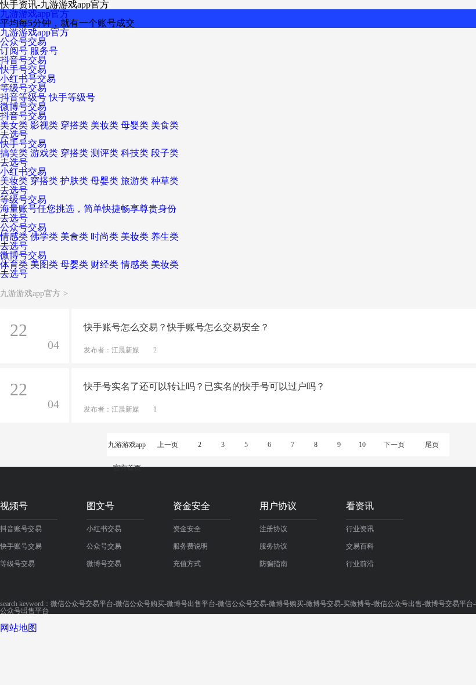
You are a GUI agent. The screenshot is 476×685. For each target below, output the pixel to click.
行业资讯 (360, 529)
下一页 (394, 445)
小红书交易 (103, 529)
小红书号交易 (28, 79)
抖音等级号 (23, 97)
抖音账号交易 (21, 529)
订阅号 (14, 51)
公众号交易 (23, 41)
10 (362, 445)
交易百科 (360, 546)
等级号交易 (23, 88)
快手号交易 (23, 69)
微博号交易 (23, 106)
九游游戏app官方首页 (127, 448)
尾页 (432, 445)
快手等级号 (72, 97)
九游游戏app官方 (34, 14)
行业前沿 (360, 564)
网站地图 (18, 628)
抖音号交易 (23, 60)
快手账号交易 (21, 546)
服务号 (44, 51)
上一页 (167, 445)
